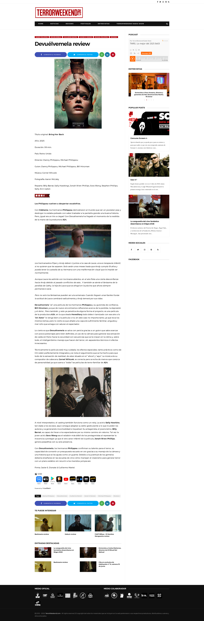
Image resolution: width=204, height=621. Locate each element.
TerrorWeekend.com (52, 613)
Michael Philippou (101, 37)
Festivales (86, 23)
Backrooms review (42, 534)
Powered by (38, 488)
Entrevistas (104, 23)
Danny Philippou (42, 37)
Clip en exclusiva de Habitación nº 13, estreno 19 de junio (109, 564)
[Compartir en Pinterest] (112, 54)
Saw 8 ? (133, 180)
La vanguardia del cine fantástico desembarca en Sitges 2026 (64, 550)
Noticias (54, 23)
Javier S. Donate (86, 37)
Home (40, 23)
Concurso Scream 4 (138, 138)
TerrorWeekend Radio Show (130, 23)
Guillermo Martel (70, 37)
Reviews (70, 23)
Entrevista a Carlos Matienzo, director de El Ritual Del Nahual (110, 550)
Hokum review (70, 534)
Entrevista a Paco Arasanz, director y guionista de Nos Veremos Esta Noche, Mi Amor (149, 94)
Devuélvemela (56, 37)
